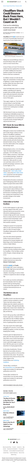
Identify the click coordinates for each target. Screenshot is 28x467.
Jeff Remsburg (11, 417)
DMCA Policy (13, 454)
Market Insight (6, 420)
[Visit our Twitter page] (14, 442)
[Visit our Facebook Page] (11, 442)
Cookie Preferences (14, 452)
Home (4, 5)
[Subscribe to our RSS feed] (17, 442)
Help (23, 447)
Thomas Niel (6, 32)
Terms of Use (21, 452)
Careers (4, 448)
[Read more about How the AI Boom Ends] (21, 413)
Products (14, 447)
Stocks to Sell (19, 5)
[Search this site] (26, 1)
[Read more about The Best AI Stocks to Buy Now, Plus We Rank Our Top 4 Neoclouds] (21, 398)
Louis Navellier (11, 428)
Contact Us (19, 447)
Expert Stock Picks (11, 5)
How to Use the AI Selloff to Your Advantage (8, 424)
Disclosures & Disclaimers (12, 448)
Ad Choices (6, 450)
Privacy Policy (21, 448)
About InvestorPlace (7, 447)
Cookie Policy (6, 452)
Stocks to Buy (6, 396)
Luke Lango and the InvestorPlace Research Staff (8, 407)
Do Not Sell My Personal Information (16, 450)
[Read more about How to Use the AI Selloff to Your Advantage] (21, 422)
